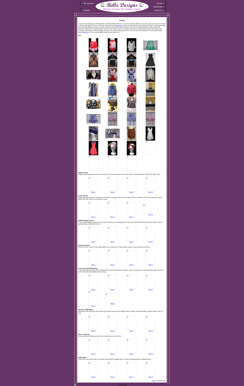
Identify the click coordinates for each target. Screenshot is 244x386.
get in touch (118, 25)
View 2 (112, 192)
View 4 (150, 192)
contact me (85, 32)
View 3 (131, 192)
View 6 (112, 303)
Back (153, 381)
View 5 (93, 306)
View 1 (93, 192)
